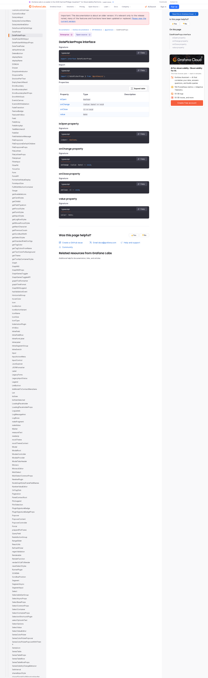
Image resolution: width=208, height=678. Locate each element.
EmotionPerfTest (19, 79)
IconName (16, 313)
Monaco (15, 465)
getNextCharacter (19, 227)
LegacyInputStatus (19, 378)
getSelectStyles (18, 237)
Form (14, 172)
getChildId (16, 201)
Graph (14, 263)
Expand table (139, 88)
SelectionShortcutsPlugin (22, 617)
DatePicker (16, 32)
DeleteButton (17, 53)
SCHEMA (15, 573)
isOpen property (178, 38)
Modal (14, 447)
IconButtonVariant (19, 310)
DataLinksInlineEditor (20, 24)
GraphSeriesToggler (20, 274)
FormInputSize (17, 183)
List (13, 393)
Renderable (16, 555)
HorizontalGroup (18, 295)
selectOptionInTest (19, 620)
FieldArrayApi (17, 126)
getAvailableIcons (19, 194)
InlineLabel (16, 342)
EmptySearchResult (20, 82)
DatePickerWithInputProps (22, 43)
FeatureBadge (17, 111)
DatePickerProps (18, 35)
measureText (17, 432)
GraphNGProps (18, 270)
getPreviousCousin (19, 230)
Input (14, 353)
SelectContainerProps (21, 613)
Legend (15, 382)
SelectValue (17, 627)
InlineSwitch (17, 349)
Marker (15, 429)
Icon (14, 302)
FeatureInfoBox (18, 115)
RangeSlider (17, 541)
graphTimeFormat (19, 284)
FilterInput (16, 162)
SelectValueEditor (19, 631)
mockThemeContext (20, 443)
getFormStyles (18, 212)
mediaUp (15, 436)
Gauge (14, 191)
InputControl (17, 360)
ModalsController (19, 454)
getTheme (16, 256)
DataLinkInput (17, 17)
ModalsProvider (18, 458)
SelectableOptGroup (20, 595)
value (62, 114)
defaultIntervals (18, 50)
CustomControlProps (20, 10)
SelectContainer (18, 609)
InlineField (16, 331)
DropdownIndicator (20, 71)
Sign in (163, 7)
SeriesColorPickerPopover (22, 638)
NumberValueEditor (19, 487)
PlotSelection (17, 505)
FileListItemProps (19, 154)
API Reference (97, 30)
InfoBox (15, 328)
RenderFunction (18, 559)
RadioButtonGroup (19, 537)
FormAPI (15, 176)
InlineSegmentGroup (20, 346)
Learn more (107, 2)
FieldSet (15, 133)
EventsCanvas (17, 100)
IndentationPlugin (19, 324)
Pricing (82, 7)
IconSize (15, 317)
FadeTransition (18, 108)
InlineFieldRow (17, 335)
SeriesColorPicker (19, 635)
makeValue (16, 425)
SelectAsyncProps (19, 598)
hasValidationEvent (19, 292)
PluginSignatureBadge (21, 508)
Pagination (16, 494)
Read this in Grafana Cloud (182, 14)
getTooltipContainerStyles (22, 259)
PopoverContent (19, 519)
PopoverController (19, 523)
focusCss (16, 169)
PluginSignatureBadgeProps (23, 512)
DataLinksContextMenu (21, 21)
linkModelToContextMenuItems (24, 389)
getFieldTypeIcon (19, 205)
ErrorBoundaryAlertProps (22, 93)
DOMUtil (15, 64)
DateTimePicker (18, 46)
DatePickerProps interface (180, 34)
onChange (65, 104)
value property (178, 47)
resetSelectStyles (19, 566)
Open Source (93, 7)
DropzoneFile (17, 75)
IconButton (16, 306)
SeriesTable (16, 651)
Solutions (70, 7)
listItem (15, 396)
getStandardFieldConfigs (22, 241)
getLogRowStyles (19, 219)
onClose (64, 109)
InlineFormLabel (18, 339)
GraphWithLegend (19, 288)
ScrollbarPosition (19, 577)
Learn (106, 7)
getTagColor (17, 245)
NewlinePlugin (17, 479)
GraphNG (15, 266)
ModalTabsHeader (19, 461)
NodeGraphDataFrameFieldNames (25, 483)
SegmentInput (17, 588)
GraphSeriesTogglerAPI (21, 277)
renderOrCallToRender (21, 562)
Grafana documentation (81, 30)
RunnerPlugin (17, 570)
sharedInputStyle (19, 673)
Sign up (174, 7)
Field (14, 118)
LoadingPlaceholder (20, 404)
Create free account (186, 103)
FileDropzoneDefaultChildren (23, 144)
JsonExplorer (17, 364)
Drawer (15, 68)
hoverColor (16, 299)
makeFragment (18, 422)
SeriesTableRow (18, 659)
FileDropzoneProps (19, 147)
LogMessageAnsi (19, 414)
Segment (15, 580)
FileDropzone (17, 140)
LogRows (16, 418)
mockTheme (17, 440)
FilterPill (15, 165)
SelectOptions (18, 624)
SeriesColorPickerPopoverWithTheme (26, 643)
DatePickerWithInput (20, 39)
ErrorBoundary (18, 86)
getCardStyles (18, 198)
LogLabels (16, 411)
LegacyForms (17, 375)
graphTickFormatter (20, 281)
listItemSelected (18, 400)
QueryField (16, 534)
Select (14, 591)
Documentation (64, 30)
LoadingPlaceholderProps (22, 407)
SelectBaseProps (19, 602)
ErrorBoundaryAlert (19, 89)
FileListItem (16, 151)
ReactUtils (16, 544)
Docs (116, 7)
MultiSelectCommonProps (22, 476)
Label (14, 371)
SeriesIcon (16, 648)
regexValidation (18, 552)
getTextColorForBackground (23, 252)
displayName (17, 57)
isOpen (63, 99)
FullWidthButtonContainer (22, 187)
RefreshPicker (17, 548)
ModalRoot (16, 450)
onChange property (180, 41)
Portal (14, 526)
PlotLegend (16, 501)
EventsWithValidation (20, 104)
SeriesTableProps (19, 655)
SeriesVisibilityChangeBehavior (24, 666)
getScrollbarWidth (19, 234)
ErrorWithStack (18, 97)
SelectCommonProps (20, 606)
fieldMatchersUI (18, 129)
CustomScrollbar (18, 14)
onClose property (179, 44)
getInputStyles (18, 216)
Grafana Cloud (55, 7)
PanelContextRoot (19, 497)
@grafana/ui (109, 30)
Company (125, 7)
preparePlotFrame (19, 530)
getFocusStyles (18, 209)
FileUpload (16, 158)
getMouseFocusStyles (21, 223)
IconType (16, 321)
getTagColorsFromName (22, 248)
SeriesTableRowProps (20, 662)
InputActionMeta (19, 357)
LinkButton (16, 385)
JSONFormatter (18, 367)
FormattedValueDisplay (21, 180)
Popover (15, 515)
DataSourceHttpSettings (22, 28)
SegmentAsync (18, 584)
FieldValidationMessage (21, 136)
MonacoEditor (17, 469)
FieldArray (16, 122)
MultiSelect (16, 472)
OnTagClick (16, 490)
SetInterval (16, 669)
